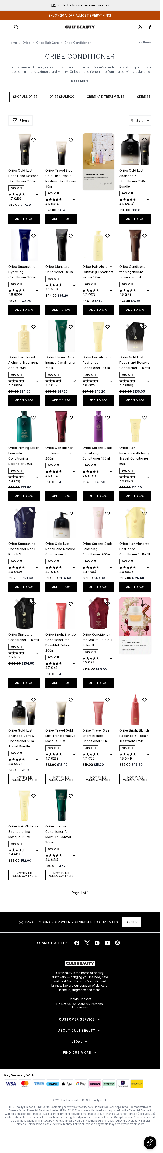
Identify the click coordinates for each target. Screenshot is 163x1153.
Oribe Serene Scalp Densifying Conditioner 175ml (98, 453)
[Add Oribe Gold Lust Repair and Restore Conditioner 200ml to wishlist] (33, 140)
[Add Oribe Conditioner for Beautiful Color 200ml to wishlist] (71, 417)
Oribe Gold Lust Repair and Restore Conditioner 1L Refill (134, 362)
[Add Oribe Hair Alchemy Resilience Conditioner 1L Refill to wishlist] (144, 513)
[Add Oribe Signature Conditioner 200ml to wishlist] (71, 236)
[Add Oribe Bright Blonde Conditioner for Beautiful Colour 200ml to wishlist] (71, 604)
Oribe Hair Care (47, 42)
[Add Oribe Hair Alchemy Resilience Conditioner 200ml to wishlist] (108, 327)
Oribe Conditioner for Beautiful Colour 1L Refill (98, 640)
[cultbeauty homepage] (80, 27)
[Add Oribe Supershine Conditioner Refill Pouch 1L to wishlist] (33, 513)
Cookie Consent (80, 999)
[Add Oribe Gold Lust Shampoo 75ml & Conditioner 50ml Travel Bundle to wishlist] (33, 700)
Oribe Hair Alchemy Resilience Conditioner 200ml (97, 362)
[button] (98, 161)
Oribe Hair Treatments (106, 96)
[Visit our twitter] (87, 943)
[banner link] (135, 625)
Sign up (132, 922)
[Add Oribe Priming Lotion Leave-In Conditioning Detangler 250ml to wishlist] (33, 417)
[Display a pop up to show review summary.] (37, 195)
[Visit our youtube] (107, 943)
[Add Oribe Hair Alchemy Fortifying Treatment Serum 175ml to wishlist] (108, 236)
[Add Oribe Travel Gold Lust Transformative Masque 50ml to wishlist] (71, 700)
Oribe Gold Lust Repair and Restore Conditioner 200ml (23, 176)
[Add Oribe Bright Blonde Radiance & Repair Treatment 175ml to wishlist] (144, 700)
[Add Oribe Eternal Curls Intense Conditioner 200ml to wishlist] (71, 327)
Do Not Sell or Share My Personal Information (79, 1005)
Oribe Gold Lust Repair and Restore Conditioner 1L (60, 549)
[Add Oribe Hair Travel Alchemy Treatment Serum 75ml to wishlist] (33, 327)
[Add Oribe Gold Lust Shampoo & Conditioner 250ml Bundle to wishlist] (144, 140)
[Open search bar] (16, 27)
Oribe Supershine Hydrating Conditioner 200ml (22, 272)
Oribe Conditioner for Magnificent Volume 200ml (133, 272)
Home (12, 42)
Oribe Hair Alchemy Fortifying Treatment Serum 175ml (98, 272)
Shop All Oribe (25, 96)
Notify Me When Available (24, 779)
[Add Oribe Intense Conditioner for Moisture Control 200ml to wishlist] (71, 796)
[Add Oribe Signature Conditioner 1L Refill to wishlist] (33, 604)
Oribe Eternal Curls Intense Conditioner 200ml (60, 362)
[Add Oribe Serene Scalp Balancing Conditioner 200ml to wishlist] (108, 513)
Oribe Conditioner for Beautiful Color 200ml (59, 453)
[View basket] (151, 27)
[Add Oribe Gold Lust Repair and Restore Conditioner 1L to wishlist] (71, 513)
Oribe (26, 42)
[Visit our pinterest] (117, 943)
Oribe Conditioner (80, 56)
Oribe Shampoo (61, 96)
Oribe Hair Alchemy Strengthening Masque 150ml (23, 831)
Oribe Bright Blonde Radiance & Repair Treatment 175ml (134, 736)
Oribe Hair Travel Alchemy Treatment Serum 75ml (23, 362)
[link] (140, 27)
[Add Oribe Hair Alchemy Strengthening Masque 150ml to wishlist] (33, 796)
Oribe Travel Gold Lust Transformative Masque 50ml (60, 736)
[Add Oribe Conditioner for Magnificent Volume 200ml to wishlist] (144, 236)
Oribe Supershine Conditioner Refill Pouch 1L (21, 549)
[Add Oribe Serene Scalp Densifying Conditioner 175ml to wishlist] (108, 417)
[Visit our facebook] (77, 943)
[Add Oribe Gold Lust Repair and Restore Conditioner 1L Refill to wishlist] (144, 327)
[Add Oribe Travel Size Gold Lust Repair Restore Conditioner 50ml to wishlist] (71, 140)
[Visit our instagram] (97, 943)
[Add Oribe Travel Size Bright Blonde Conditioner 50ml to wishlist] (108, 700)
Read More (80, 81)
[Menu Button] (5, 27)
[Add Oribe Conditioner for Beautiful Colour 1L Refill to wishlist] (108, 604)
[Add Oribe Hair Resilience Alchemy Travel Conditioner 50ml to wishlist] (144, 417)
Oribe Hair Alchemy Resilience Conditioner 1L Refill (134, 549)
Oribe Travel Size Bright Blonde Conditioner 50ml (96, 736)
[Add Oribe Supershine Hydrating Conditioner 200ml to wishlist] (33, 236)
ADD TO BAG (24, 219)
